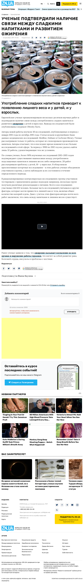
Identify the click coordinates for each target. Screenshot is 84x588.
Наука (44, 540)
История (65, 543)
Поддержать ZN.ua (69, 4)
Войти (52, 4)
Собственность (67, 553)
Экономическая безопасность (27, 550)
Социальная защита (29, 540)
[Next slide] (80, 9)
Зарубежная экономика (30, 543)
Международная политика (11, 543)
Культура (45, 553)
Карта (4, 519)
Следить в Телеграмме (22, 382)
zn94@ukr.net (45, 512)
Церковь (45, 549)
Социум (65, 540)
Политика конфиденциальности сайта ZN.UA (67, 578)
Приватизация (7, 553)
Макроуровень (7, 546)
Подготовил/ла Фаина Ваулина (17, 276)
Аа (58, 4)
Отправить (71, 312)
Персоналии (26, 555)
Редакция (5, 507)
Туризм (64, 549)
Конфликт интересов (29, 546)
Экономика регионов (9, 556)
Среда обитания (47, 546)
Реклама (5, 510)
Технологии (46, 543)
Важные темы (8, 9)
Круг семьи (66, 546)
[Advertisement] (31, 338)
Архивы (4, 504)
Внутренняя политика (9, 540)
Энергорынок (6, 549)
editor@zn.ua (24, 518)
